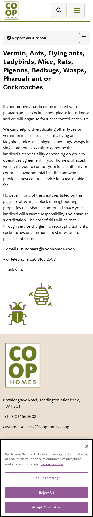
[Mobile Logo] (11, 10)
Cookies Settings (46, 477)
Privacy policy (52, 464)
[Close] (86, 446)
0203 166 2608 (23, 416)
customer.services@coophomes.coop (36, 426)
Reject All (46, 492)
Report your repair (29, 37)
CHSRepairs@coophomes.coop (46, 248)
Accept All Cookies (46, 507)
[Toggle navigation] (77, 10)
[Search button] (59, 10)
